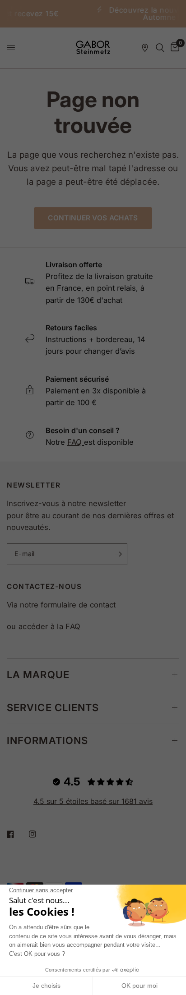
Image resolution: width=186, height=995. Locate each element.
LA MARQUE (38, 674)
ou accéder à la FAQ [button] (43, 626)
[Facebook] (17, 834)
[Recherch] (160, 47)
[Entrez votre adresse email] (118, 554)
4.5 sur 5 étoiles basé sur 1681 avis (93, 801)
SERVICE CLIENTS (53, 707)
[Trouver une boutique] (145, 47)
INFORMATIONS (47, 740)
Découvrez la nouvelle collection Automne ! (120, 13)
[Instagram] (39, 834)
